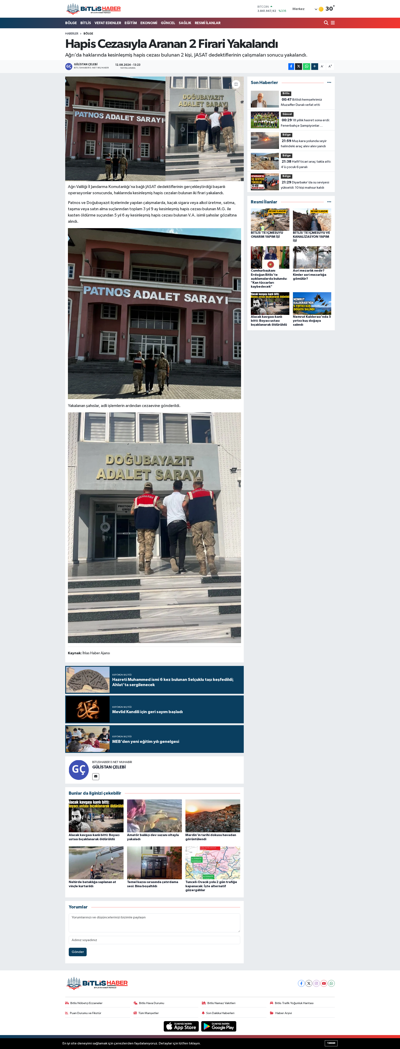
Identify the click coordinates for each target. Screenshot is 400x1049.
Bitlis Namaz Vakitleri (221, 1003)
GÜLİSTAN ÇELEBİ (109, 767)
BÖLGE (71, 23)
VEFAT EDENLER (108, 23)
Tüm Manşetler (148, 1013)
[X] (308, 983)
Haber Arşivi (283, 1013)
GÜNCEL (168, 23)
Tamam (331, 1043)
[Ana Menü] (332, 23)
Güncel (287, 114)
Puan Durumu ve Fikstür (85, 1013)
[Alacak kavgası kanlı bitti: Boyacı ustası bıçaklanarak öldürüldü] (96, 816)
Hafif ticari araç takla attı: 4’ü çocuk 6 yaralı (306, 164)
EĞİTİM (131, 23)
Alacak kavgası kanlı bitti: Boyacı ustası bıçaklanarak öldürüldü (269, 320)
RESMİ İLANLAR (207, 23)
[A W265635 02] (154, 527)
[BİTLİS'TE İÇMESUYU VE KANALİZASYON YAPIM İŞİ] (312, 219)
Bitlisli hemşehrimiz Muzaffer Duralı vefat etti (301, 102)
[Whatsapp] (331, 983)
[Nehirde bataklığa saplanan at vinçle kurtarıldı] (96, 863)
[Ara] (326, 23)
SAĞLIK (185, 23)
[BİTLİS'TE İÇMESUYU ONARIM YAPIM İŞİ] (270, 219)
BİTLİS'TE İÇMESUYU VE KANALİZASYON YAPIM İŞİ (311, 236)
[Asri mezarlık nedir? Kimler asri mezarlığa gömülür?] (312, 257)
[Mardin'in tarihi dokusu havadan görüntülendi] (212, 816)
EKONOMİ (148, 23)
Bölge (88, 33)
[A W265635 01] (154, 313)
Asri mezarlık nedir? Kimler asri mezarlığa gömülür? (309, 274)
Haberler (71, 33)
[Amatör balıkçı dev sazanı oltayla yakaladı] (154, 816)
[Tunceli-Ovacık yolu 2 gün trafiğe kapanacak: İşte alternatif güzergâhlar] (212, 863)
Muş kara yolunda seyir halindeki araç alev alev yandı (304, 143)
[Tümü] (329, 82)
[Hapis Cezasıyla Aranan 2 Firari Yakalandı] (154, 129)
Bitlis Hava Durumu (151, 1003)
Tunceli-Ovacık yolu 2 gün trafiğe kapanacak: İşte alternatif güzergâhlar (211, 886)
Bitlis (286, 93)
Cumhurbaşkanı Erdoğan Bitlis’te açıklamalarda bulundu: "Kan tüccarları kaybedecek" (269, 278)
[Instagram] (316, 983)
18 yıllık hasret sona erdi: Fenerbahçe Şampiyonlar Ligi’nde (305, 123)
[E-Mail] (95, 776)
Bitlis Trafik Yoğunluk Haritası (294, 1003)
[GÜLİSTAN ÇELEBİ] (79, 770)
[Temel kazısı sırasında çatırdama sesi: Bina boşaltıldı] (154, 863)
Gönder (78, 952)
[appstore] (181, 1026)
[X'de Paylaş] (298, 66)
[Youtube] (323, 983)
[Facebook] (301, 983)
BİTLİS (85, 23)
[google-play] (218, 1026)
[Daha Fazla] (314, 66)
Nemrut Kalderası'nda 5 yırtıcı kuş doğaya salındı (312, 320)
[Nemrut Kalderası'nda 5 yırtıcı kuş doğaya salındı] (312, 303)
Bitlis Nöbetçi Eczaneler (86, 1003)
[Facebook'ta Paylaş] (291, 66)
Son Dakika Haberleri (220, 1013)
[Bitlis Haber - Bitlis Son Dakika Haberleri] (93, 9)
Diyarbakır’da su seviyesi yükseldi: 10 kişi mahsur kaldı (305, 185)
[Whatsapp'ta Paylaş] (306, 66)
